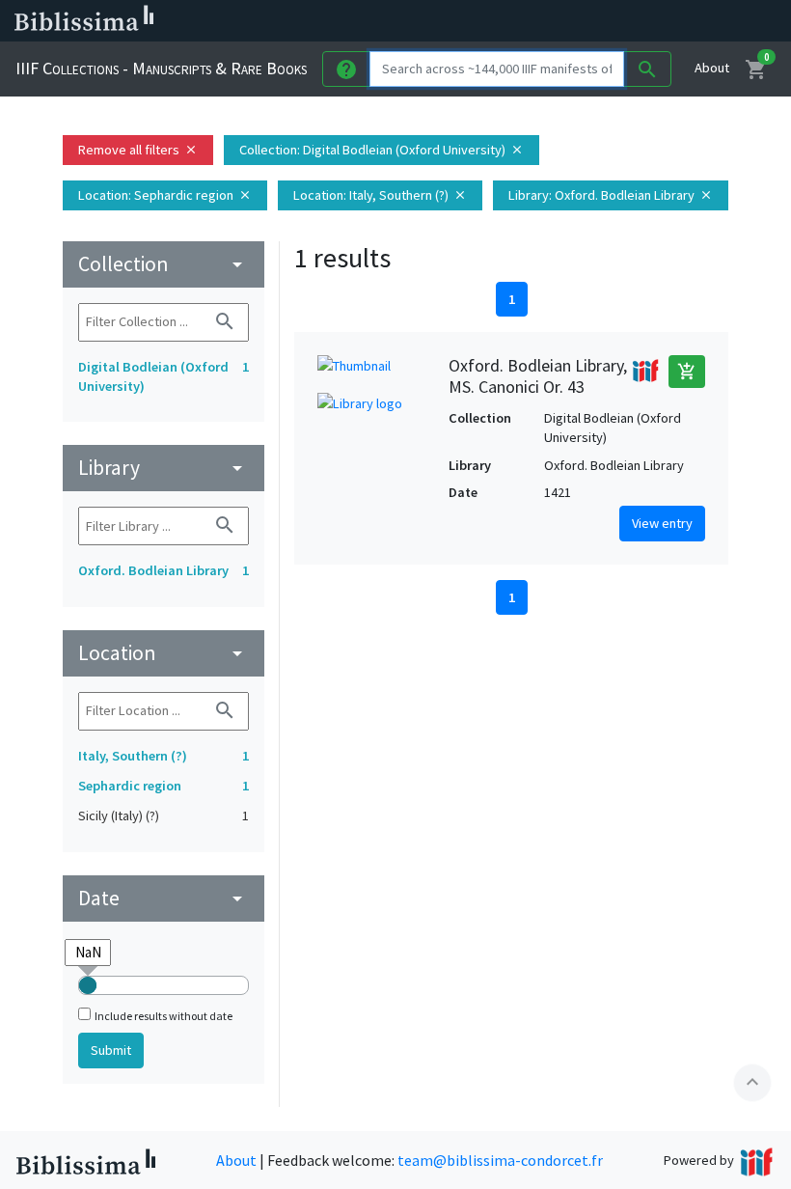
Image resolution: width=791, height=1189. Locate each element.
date (163, 898)
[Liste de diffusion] (490, 21)
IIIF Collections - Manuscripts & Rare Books (161, 68)
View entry (662, 523)
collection (163, 264)
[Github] (644, 21)
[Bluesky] (551, 21)
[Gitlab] (675, 21)
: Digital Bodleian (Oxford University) (381, 149)
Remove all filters (138, 149)
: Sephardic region (165, 195)
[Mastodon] (582, 21)
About (712, 67)
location (163, 653)
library (163, 468)
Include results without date (163, 1016)
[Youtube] (613, 21)
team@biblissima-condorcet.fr (500, 1160)
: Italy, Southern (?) (380, 195)
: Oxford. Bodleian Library (610, 195)
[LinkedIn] (520, 21)
